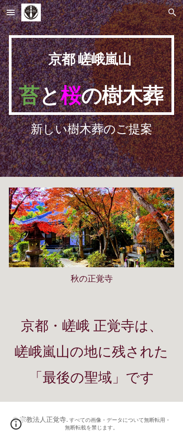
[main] (91, 75)
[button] (10, 12)
